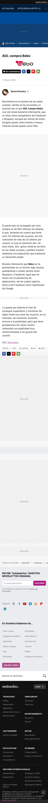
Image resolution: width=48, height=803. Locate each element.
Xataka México (9, 773)
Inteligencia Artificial (33, 656)
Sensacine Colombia (33, 781)
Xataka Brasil (8, 777)
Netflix (28, 651)
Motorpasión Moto (32, 739)
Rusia (36, 43)
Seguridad (7, 641)
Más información (9, 800)
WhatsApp (7, 656)
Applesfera (7, 708)
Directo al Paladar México (10, 786)
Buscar (44, 675)
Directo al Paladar (10, 735)
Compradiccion (9, 760)
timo (5, 651)
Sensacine (29, 718)
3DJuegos (29, 701)
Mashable (13, 342)
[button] (19, 91)
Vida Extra (29, 704)
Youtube (25, 603)
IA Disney (38, 563)
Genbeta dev (30, 641)
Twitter (28, 71)
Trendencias (8, 752)
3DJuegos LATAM (32, 773)
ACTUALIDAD (8, 8)
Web (14, 348)
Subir (38, 687)
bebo (43, 348)
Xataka (5, 701)
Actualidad (23, 348)
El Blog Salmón (31, 752)
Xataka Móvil (8, 704)
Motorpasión (30, 735)
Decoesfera (8, 756)
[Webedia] (41, 2)
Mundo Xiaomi (9, 716)
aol (34, 348)
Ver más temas (11, 665)
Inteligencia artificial (11, 636)
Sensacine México (32, 777)
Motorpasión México (33, 785)
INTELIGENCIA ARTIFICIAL (29, 8)
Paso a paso (8, 631)
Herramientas (30, 636)
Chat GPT (26, 563)
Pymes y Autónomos (33, 756)
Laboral (28, 646)
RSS (36, 603)
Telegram (30, 603)
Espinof (28, 722)
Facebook (24, 71)
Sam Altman (10, 43)
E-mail (38, 71)
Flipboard (33, 71)
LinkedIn (5, 608)
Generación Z (24, 43)
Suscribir (39, 583)
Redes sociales (9, 646)
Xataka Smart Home (11, 712)
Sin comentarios (13, 71)
